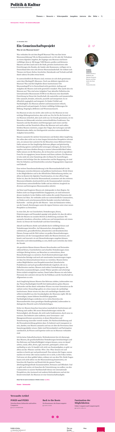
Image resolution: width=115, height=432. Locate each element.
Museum (19, 384)
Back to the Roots (54, 401)
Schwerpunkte (26, 384)
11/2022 (47, 379)
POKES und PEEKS (23, 402)
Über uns (69, 428)
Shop (84, 428)
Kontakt (69, 430)
